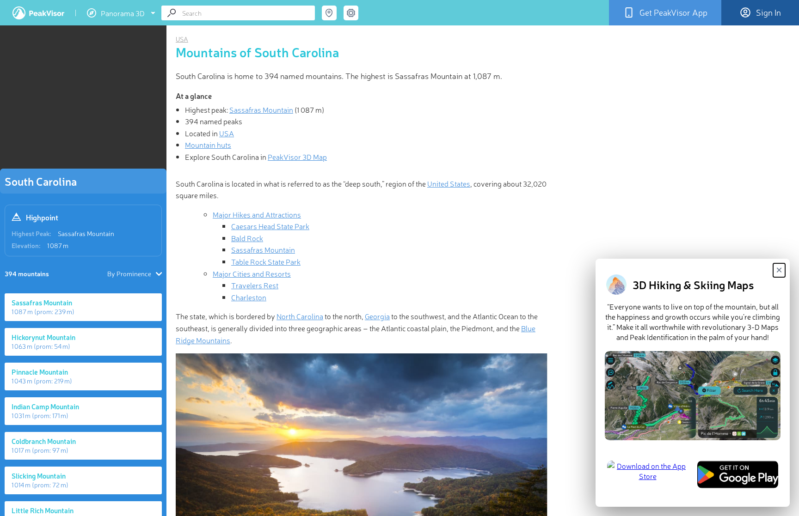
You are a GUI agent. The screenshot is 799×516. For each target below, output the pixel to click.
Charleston (248, 297)
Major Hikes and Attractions (257, 214)
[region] (83, 99)
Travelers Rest (254, 285)
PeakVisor (38, 12)
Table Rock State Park (266, 261)
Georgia (377, 316)
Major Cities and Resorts (252, 273)
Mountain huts (208, 145)
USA (182, 39)
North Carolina (300, 316)
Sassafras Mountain (86, 233)
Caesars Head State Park (270, 226)
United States (448, 183)
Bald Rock (247, 238)
